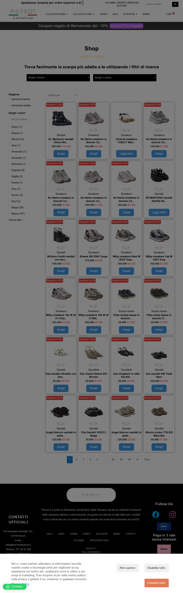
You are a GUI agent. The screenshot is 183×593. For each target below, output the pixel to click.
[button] (14, 587)
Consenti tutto (156, 583)
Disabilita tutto (156, 568)
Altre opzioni (127, 568)
